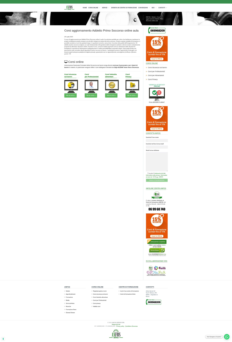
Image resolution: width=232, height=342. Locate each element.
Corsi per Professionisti (156, 71)
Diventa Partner (70, 312)
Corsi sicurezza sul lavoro (100, 294)
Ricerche (68, 306)
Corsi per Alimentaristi (156, 75)
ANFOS (148, 17)
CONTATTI (161, 7)
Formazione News (71, 309)
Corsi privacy (97, 303)
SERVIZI (105, 7)
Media (67, 300)
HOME (85, 7)
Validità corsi (96, 306)
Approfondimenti (70, 294)
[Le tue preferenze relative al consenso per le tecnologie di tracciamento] (3, 339)
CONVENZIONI (143, 7)
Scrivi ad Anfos (70, 303)
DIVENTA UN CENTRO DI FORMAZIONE (124, 7)
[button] (226, 336)
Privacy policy (120, 326)
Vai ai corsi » (70, 95)
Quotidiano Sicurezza (131, 326)
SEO (153, 7)
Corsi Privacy (153, 79)
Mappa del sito (116, 324)
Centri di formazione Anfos (127, 294)
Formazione (69, 297)
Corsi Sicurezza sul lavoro (157, 67)
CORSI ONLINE (93, 7)
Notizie (154, 17)
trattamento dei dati (159, 173)
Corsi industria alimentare (100, 297)
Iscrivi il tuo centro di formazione (129, 291)
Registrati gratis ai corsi (99, 291)
